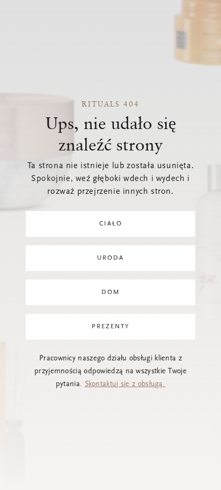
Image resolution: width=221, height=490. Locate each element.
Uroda (110, 258)
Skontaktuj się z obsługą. (125, 384)
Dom (110, 292)
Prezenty (111, 326)
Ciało (110, 224)
